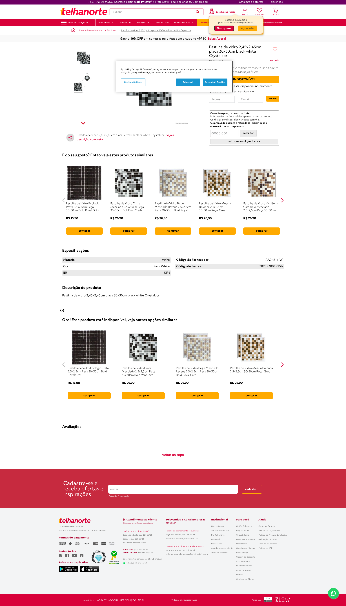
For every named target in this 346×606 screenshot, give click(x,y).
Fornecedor (216, 539)
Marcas (239, 574)
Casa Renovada (243, 561)
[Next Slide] (282, 200)
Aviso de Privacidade (119, 496)
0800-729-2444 (130, 552)
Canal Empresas (243, 570)
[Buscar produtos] (198, 11)
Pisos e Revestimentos (90, 30)
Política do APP (265, 548)
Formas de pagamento (269, 530)
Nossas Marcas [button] (182, 22)
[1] (136, 128)
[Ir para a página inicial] (83, 11)
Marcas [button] (123, 22)
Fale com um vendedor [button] (268, 22)
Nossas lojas (216, 544)
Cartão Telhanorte (244, 526)
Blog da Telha (242, 530)
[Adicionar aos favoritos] (275, 49)
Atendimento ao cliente (222, 548)
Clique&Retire (242, 535)
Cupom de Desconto (245, 557)
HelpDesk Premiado (245, 539)
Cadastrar (251, 489)
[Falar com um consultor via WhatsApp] (333, 593)
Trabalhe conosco (219, 552)
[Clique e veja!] (274, 61)
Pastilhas (111, 30)
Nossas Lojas (162, 22)
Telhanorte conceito (220, 530)
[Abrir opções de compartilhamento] (70, 137)
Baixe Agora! (217, 38)
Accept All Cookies (215, 82)
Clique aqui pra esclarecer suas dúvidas (138, 523)
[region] (174, 76)
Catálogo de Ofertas (245, 579)
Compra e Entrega (266, 526)
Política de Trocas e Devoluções (272, 535)
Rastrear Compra (244, 566)
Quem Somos (217, 526)
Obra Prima (241, 544)
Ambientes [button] (104, 22)
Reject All (188, 82)
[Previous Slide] (63, 200)
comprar (84, 230)
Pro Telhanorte (218, 535)
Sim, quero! (224, 28)
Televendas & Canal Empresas (185, 519)
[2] (141, 128)
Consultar (248, 133)
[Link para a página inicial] (73, 31)
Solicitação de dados (267, 539)
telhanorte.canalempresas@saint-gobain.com (187, 554)
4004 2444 (128, 550)
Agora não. (247, 28)
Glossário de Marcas (245, 548)
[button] (78, 22)
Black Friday (242, 552)
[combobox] (156, 11)
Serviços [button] (141, 22)
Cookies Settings (133, 82)
